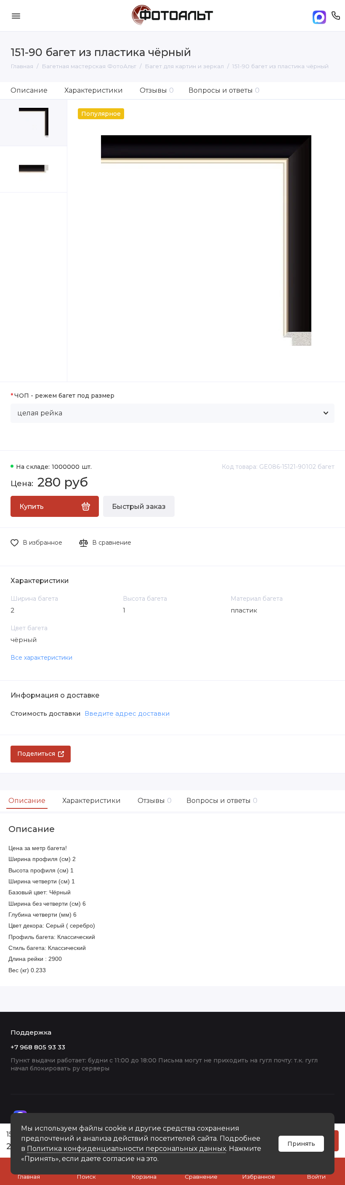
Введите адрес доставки (127, 713)
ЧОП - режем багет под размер (64, 395)
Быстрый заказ (139, 507)
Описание (29, 90)
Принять (301, 1144)
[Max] (319, 16)
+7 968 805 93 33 (38, 1047)
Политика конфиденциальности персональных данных (126, 1149)
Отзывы (157, 90)
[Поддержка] (335, 15)
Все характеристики (41, 657)
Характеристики (93, 90)
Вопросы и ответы (224, 90)
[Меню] (16, 15)
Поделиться (36, 753)
